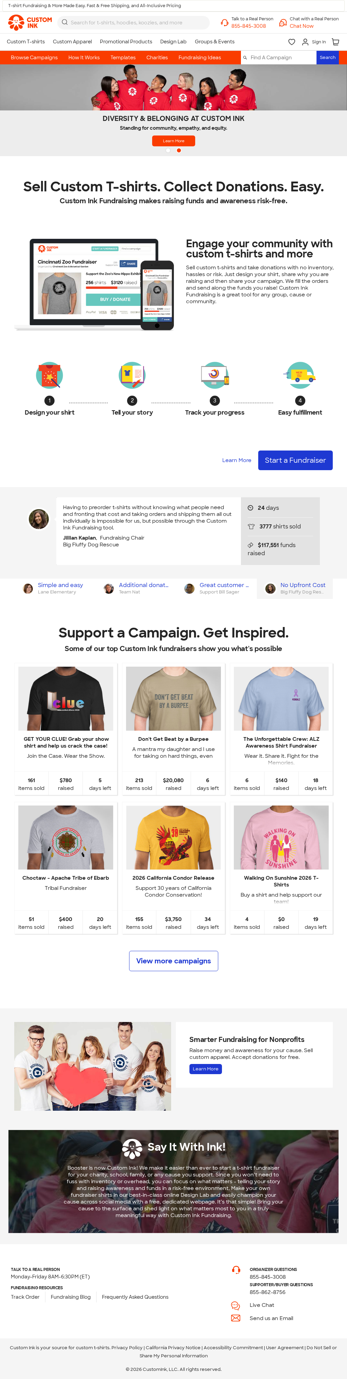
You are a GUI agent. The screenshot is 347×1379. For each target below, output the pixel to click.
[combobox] (133, 22)
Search (327, 57)
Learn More (173, 141)
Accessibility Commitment (233, 1348)
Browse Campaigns (34, 58)
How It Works (84, 58)
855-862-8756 (268, 1292)
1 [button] (168, 151)
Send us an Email (271, 1318)
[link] (30, 23)
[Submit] (65, 22)
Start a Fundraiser (295, 460)
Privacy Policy (127, 1348)
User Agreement (285, 1348)
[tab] (54, 589)
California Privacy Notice (173, 1348)
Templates (123, 58)
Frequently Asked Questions (135, 1297)
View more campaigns (173, 961)
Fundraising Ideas (200, 58)
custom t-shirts (92, 1348)
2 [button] (179, 151)
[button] (314, 26)
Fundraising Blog (71, 1297)
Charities (157, 58)
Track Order (25, 1297)
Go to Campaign (65, 725)
